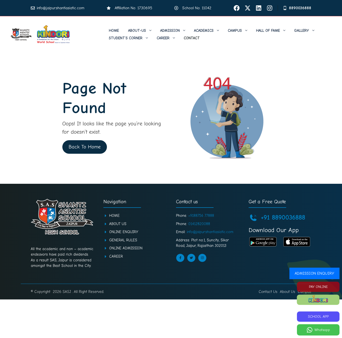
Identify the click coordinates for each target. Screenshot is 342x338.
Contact (192, 38)
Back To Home (85, 147)
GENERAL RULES (123, 240)
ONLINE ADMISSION (125, 248)
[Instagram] (270, 8)
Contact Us (268, 291)
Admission (170, 30)
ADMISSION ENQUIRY (314, 273)
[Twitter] (248, 8)
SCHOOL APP (318, 316)
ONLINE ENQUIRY (123, 232)
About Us (117, 224)
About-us (137, 30)
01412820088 (199, 224)
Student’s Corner (125, 38)
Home (114, 30)
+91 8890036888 (283, 217)
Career (163, 38)
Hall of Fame (268, 30)
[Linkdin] (259, 8)
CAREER (116, 256)
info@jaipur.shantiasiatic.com (60, 8)
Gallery (301, 30)
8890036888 (300, 8)
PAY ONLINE (318, 287)
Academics (204, 30)
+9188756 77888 (201, 215)
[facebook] (237, 8)
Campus (235, 30)
